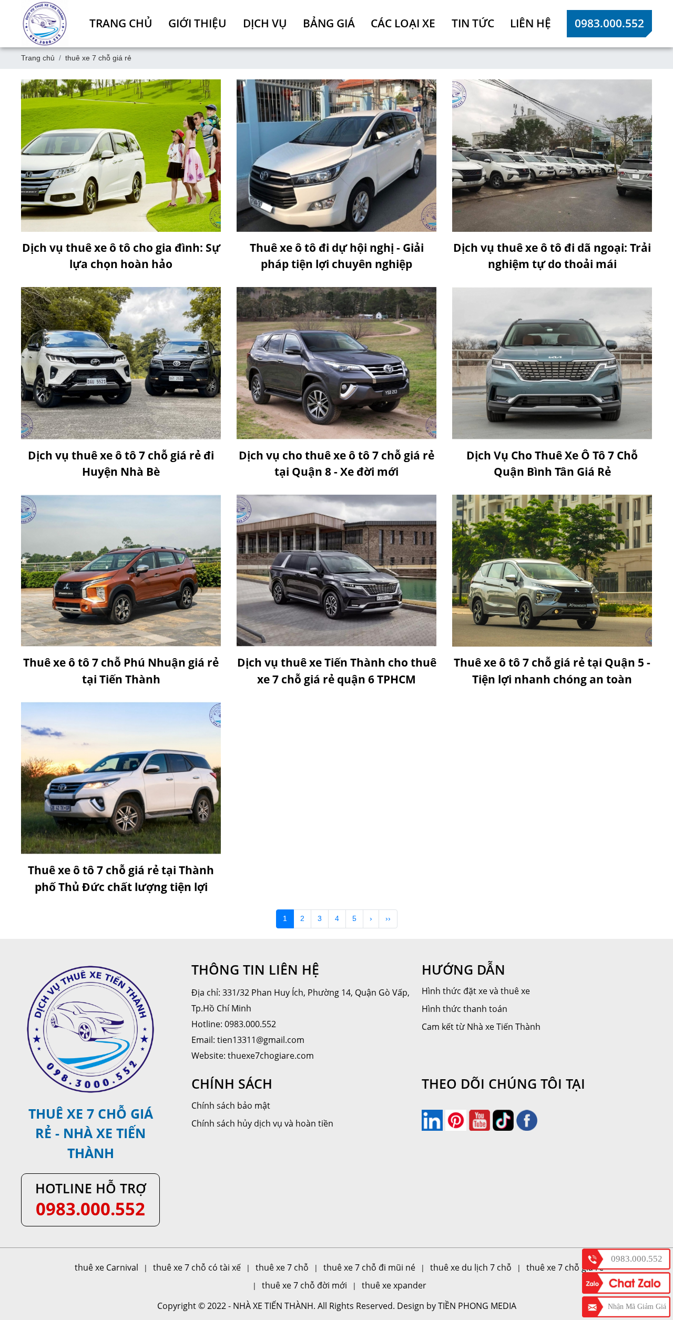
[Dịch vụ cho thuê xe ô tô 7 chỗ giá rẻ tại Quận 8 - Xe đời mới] (336, 363)
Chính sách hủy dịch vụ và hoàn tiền (262, 1123)
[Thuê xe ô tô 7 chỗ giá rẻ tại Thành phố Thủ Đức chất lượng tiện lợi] (121, 778)
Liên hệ (530, 23)
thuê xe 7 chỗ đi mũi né (369, 1267)
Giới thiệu (197, 23)
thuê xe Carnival (106, 1267)
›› (388, 918)
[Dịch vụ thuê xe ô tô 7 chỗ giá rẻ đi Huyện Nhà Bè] (121, 363)
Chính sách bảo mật (230, 1105)
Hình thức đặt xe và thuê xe (476, 991)
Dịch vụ (265, 23)
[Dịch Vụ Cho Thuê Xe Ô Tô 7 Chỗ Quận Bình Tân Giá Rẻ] (552, 363)
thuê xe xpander (394, 1285)
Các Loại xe (403, 23)
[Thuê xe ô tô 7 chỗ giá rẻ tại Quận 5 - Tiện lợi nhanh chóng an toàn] (552, 571)
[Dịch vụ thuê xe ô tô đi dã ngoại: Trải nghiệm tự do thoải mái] (552, 155)
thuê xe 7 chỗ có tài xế (197, 1267)
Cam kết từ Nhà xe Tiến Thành (481, 1026)
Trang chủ (120, 23)
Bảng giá (329, 23)
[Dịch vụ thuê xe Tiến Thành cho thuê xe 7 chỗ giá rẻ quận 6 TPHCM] (336, 571)
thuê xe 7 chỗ (282, 1267)
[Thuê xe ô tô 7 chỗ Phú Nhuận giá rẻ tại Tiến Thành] (121, 571)
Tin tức (473, 23)
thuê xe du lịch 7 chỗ (471, 1267)
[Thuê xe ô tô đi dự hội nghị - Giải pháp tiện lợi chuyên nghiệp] (336, 155)
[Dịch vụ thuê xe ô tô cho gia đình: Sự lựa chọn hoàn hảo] (121, 155)
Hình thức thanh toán (464, 1009)
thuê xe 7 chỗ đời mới (304, 1285)
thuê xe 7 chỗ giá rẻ (565, 1267)
